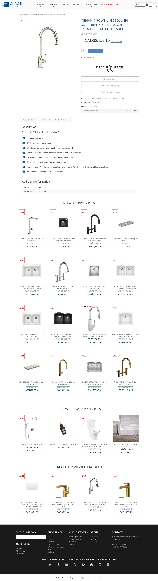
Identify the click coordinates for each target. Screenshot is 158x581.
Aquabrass (66, 452)
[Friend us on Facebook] (58, 564)
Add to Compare (112, 79)
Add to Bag (96, 51)
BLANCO (66, 251)
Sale (65, 4)
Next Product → (132, 111)
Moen (97, 347)
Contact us (94, 537)
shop (26, 15)
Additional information (54, 120)
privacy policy (87, 578)
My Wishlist (20, 551)
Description (28, 120)
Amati (21, 15)
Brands (77, 4)
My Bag (19, 548)
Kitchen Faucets (43, 15)
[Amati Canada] (11, 4)
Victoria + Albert (35, 517)
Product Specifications (111, 92)
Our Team (94, 542)
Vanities (51, 542)
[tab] (28, 119)
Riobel (97, 251)
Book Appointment (76, 537)
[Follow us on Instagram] (99, 564)
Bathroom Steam (54, 544)
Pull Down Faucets (57, 15)
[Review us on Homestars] (83, 564)
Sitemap (72, 544)
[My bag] (147, 5)
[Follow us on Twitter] (50, 564)
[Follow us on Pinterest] (108, 564)
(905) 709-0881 (121, 544)
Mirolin (129, 457)
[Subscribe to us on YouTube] (91, 564)
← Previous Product (90, 111)
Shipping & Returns (76, 539)
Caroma (97, 457)
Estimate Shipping (112, 86)
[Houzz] (74, 564)
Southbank (95, 102)
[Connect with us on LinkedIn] (66, 564)
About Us (91, 4)
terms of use (98, 578)
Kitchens (32, 15)
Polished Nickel (93, 106)
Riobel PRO (35, 251)
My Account (20, 553)
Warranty (72, 542)
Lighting (51, 552)
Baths (40, 4)
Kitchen (54, 4)
